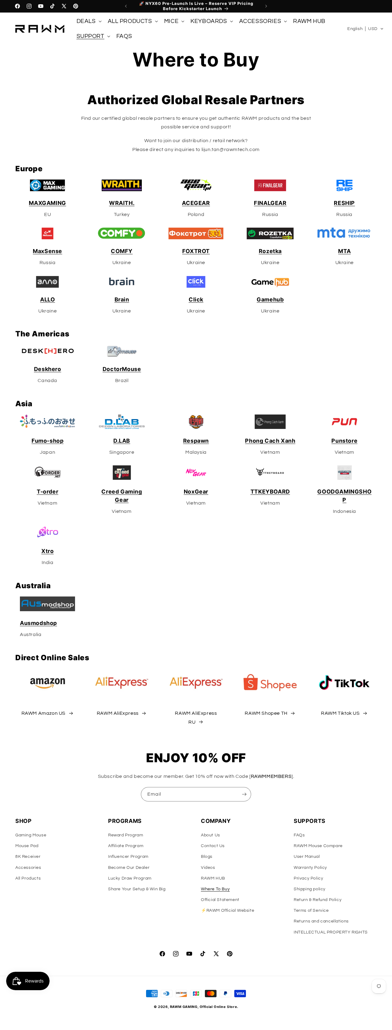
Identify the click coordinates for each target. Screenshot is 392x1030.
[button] (88, 21)
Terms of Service (311, 910)
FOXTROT (196, 251)
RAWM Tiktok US (340, 713)
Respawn (196, 440)
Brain (122, 299)
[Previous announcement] (126, 6)
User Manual (307, 856)
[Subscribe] (244, 794)
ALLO (47, 299)
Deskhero (47, 369)
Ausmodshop (38, 623)
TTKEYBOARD (270, 491)
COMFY (122, 251)
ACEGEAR (196, 203)
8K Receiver (28, 856)
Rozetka (270, 251)
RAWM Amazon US (43, 713)
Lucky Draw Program (130, 878)
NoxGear (196, 491)
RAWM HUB (213, 878)
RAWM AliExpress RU (196, 718)
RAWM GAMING (184, 1007)
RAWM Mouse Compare (318, 846)
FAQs (299, 835)
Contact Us (213, 846)
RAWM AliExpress (118, 713)
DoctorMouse (122, 369)
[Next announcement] (266, 6)
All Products (28, 878)
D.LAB (121, 440)
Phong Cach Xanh (270, 440)
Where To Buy (215, 889)
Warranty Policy (310, 867)
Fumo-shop (47, 440)
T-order (47, 491)
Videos (208, 867)
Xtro (47, 551)
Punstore (344, 440)
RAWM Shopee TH (266, 713)
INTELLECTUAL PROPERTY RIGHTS (331, 932)
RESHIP (344, 203)
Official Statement (220, 900)
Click (196, 299)
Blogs (207, 856)
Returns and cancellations (321, 921)
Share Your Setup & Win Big (137, 889)
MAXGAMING (47, 203)
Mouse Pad (26, 846)
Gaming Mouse (30, 835)
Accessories (28, 867)
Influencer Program (128, 856)
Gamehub (270, 299)
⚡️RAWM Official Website (227, 910)
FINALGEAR (270, 203)
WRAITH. (121, 203)
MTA (344, 251)
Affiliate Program (125, 846)
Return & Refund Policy (317, 900)
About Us (210, 835)
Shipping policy (310, 889)
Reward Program (125, 835)
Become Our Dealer (128, 867)
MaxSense (47, 251)
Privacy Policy (308, 878)
